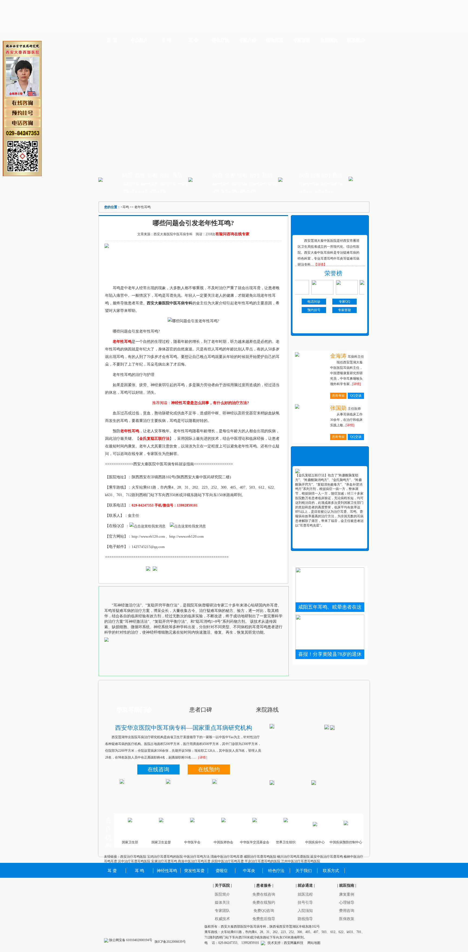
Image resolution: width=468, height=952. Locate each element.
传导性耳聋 (158, 191)
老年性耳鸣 (239, 184)
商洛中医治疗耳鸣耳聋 (194, 861)
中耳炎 (249, 871)
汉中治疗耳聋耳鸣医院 (134, 861)
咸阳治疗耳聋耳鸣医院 (260, 857)
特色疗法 (220, 40)
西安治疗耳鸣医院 (133, 857)
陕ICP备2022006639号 (170, 942)
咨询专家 (338, 396)
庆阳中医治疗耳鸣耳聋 (227, 861)
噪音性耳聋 (139, 191)
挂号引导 (305, 903)
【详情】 (320, 264)
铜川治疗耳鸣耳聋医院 (293, 857)
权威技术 (222, 919)
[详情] (356, 384)
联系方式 (331, 871)
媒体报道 (274, 40)
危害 (140, 175)
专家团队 (222, 911)
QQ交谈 (356, 396)
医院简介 (222, 894)
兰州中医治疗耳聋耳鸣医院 (300, 861)
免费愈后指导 (263, 919)
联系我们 (356, 40)
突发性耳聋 (131, 184)
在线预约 (209, 769)
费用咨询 (346, 911)
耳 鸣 (166, 40)
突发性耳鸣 (257, 184)
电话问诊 (313, 302)
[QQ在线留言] (263, 943)
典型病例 (328, 40)
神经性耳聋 (149, 184)
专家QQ (344, 302)
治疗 (165, 175)
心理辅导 (346, 903)
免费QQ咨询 (263, 911)
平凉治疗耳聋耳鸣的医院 (262, 861)
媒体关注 (222, 903)
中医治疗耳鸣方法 (197, 857)
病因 (127, 175)
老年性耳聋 (168, 184)
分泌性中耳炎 (309, 184)
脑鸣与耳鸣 (248, 191)
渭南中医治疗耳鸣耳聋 (226, 857)
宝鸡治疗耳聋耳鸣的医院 (165, 857)
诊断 (152, 175)
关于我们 (303, 871)
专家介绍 (247, 40)
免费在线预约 (263, 903)
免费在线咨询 (263, 894)
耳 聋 (193, 40)
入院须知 (305, 911)
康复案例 (346, 894)
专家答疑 (301, 40)
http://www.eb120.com (148, 536)
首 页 (112, 40)
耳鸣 (125, 207)
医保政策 (346, 919)
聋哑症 (222, 871)
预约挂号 (313, 310)
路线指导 (305, 919)
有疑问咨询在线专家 (232, 234)
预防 (177, 175)
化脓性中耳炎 (324, 191)
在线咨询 (158, 769)
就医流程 (305, 894)
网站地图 (313, 943)
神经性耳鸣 (221, 184)
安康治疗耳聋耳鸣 (164, 861)
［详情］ (202, 757)
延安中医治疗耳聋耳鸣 (326, 857)
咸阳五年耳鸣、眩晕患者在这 (330, 607)
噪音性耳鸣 (229, 191)
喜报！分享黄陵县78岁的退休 (330, 654)
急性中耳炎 (329, 184)
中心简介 (139, 40)
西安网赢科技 (293, 943)
